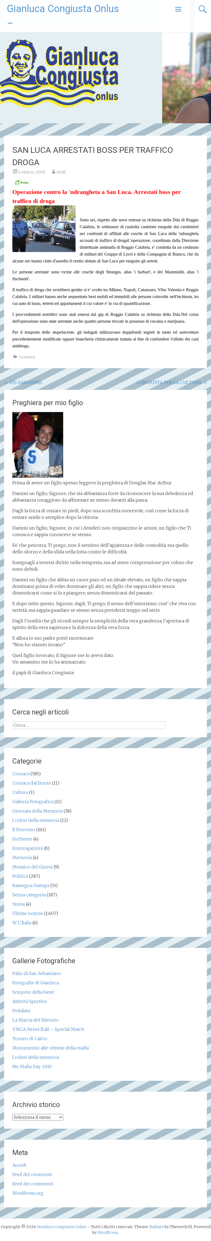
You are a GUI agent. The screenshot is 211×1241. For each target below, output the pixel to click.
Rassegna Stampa (30, 885)
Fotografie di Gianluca (35, 982)
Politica (20, 876)
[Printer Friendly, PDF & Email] (21, 184)
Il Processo (23, 829)
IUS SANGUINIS (23, 382)
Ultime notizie (27, 913)
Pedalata (21, 1010)
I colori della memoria (35, 820)
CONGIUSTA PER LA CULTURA (172, 382)
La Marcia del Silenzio (35, 1020)
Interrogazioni (27, 848)
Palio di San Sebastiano (36, 973)
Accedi (19, 1165)
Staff (61, 172)
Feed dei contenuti (32, 1174)
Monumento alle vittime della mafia (50, 1048)
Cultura (20, 792)
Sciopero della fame (33, 992)
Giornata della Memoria (37, 811)
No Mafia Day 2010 (32, 1066)
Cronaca (27, 356)
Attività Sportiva (29, 1001)
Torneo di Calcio (29, 1038)
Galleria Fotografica (32, 801)
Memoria (22, 857)
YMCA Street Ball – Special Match (48, 1029)
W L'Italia (21, 922)
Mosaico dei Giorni (32, 867)
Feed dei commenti (32, 1183)
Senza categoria (29, 894)
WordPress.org (27, 1193)
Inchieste (22, 839)
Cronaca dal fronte (31, 783)
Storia (18, 904)
